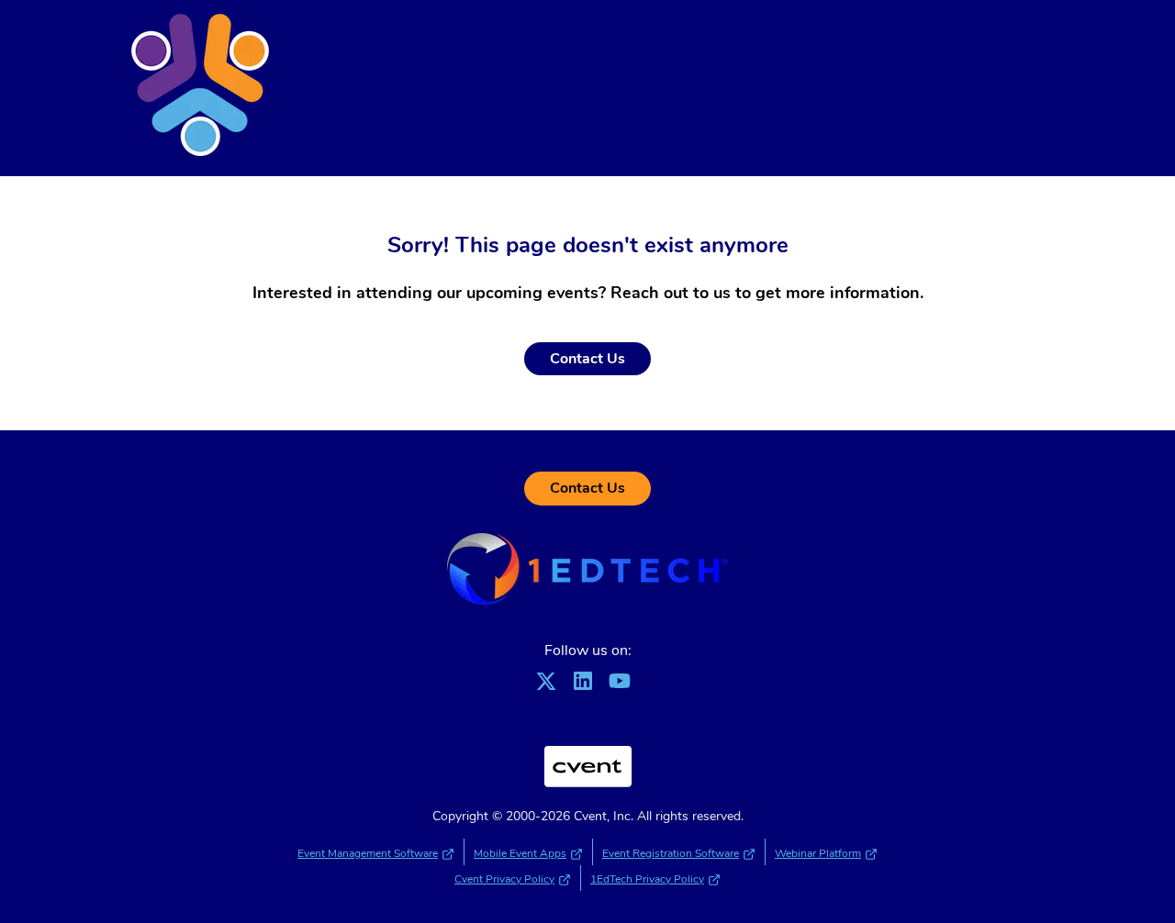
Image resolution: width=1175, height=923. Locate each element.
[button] (550, 687)
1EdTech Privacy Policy (647, 879)
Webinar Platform (818, 853)
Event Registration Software (670, 853)
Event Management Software (367, 853)
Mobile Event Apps (520, 853)
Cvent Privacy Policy (504, 879)
